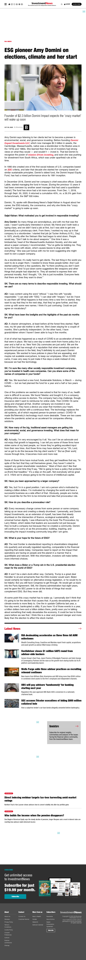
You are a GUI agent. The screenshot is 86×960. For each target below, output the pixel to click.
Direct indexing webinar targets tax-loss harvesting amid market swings (40, 799)
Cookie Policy (8, 930)
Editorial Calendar (37, 925)
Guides (34, 919)
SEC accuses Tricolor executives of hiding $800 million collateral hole (51, 702)
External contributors (8, 941)
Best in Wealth (36, 916)
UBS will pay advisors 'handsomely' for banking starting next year (47, 686)
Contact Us (21, 916)
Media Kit (35, 922)
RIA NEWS (8, 41)
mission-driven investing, (41, 154)
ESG (10, 169)
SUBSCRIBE (76, 4)
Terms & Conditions (7, 926)
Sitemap (6, 945)
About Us (7, 916)
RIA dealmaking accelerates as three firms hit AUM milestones (49, 637)
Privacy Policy (8, 922)
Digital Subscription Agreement (50, 924)
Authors (6, 937)
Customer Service (23, 919)
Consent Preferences (8, 934)
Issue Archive (50, 919)
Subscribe (15, 896)
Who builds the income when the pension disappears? (34, 815)
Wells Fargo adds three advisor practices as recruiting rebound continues (51, 671)
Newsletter (49, 916)
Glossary (7, 919)
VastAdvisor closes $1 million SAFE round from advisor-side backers (47, 652)
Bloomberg (19, 127)
